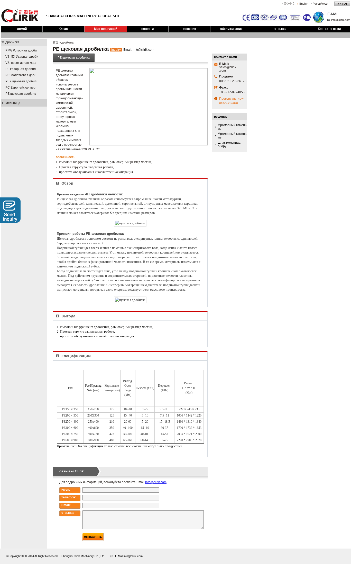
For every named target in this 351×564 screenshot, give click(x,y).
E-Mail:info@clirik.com (129, 556)
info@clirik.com (340, 19)
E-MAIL (333, 14)
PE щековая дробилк (20, 94)
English (303, 3)
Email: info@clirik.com (138, 49)
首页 (55, 42)
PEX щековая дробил (20, 81)
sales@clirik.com (227, 68)
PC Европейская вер (20, 87)
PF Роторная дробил (20, 69)
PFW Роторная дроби (21, 50)
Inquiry (116, 49)
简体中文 (289, 3)
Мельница (12, 103)
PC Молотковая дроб (20, 75)
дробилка (12, 42)
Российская (320, 3)
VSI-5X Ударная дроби (21, 56)
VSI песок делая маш (20, 63)
